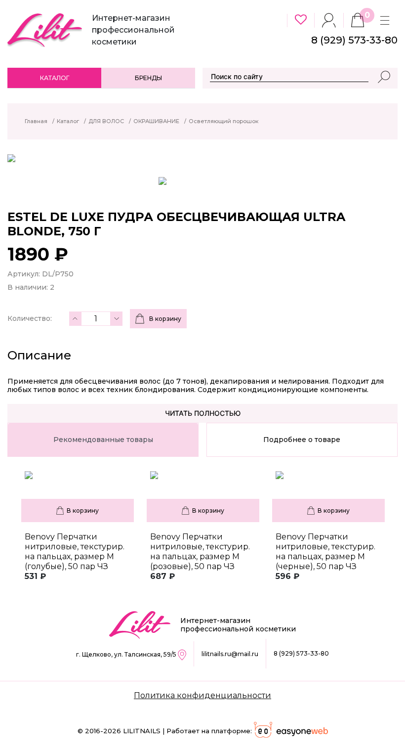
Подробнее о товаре (301, 439)
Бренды (148, 78)
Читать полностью (203, 413)
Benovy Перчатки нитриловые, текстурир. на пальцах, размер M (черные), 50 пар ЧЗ (325, 551)
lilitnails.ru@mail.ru (230, 654)
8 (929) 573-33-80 (301, 653)
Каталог (54, 78)
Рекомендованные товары (103, 439)
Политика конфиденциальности (202, 695)
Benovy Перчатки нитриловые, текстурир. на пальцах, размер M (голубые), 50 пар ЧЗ (74, 551)
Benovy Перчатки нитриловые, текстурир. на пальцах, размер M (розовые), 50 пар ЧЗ (200, 551)
